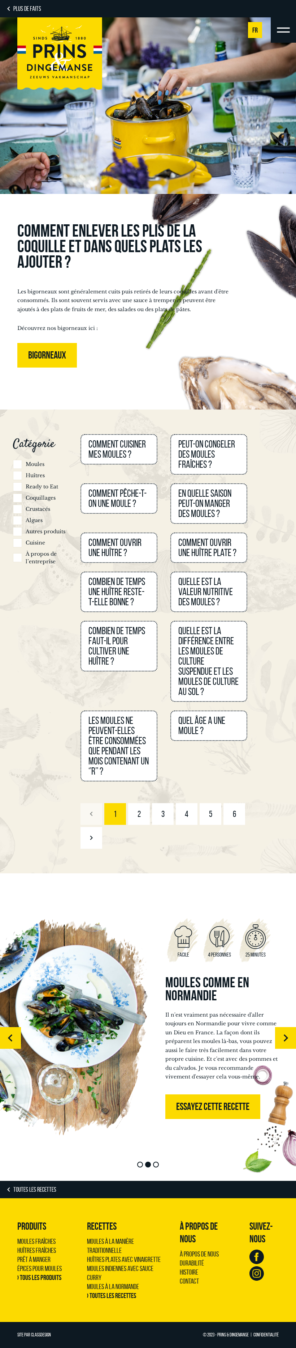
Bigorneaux (47, 355)
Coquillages (41, 498)
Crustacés (38, 509)
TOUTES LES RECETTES (34, 1189)
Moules (35, 464)
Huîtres (35, 475)
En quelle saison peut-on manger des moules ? (204, 503)
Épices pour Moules (39, 1268)
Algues (34, 520)
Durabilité (192, 1263)
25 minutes (255, 954)
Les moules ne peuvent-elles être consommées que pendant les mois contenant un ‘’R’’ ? (118, 746)
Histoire (189, 1272)
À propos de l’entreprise (41, 558)
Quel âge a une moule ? (201, 725)
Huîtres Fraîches (36, 1250)
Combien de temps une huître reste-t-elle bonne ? (116, 591)
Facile (183, 954)
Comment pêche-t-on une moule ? (117, 498)
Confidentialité (266, 1335)
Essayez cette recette (212, 1106)
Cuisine (35, 542)
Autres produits (45, 531)
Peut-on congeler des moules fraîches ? (206, 454)
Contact (189, 1281)
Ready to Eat (42, 486)
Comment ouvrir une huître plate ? (207, 547)
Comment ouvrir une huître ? (115, 547)
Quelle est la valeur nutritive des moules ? (205, 591)
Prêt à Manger (34, 1259)
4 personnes (219, 954)
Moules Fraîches (36, 1241)
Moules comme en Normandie (207, 988)
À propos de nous (199, 1254)
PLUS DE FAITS (27, 8)
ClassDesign (41, 1335)
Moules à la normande (113, 1286)
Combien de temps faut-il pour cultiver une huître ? (116, 646)
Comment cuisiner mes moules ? (117, 449)
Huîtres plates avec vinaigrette (124, 1259)
